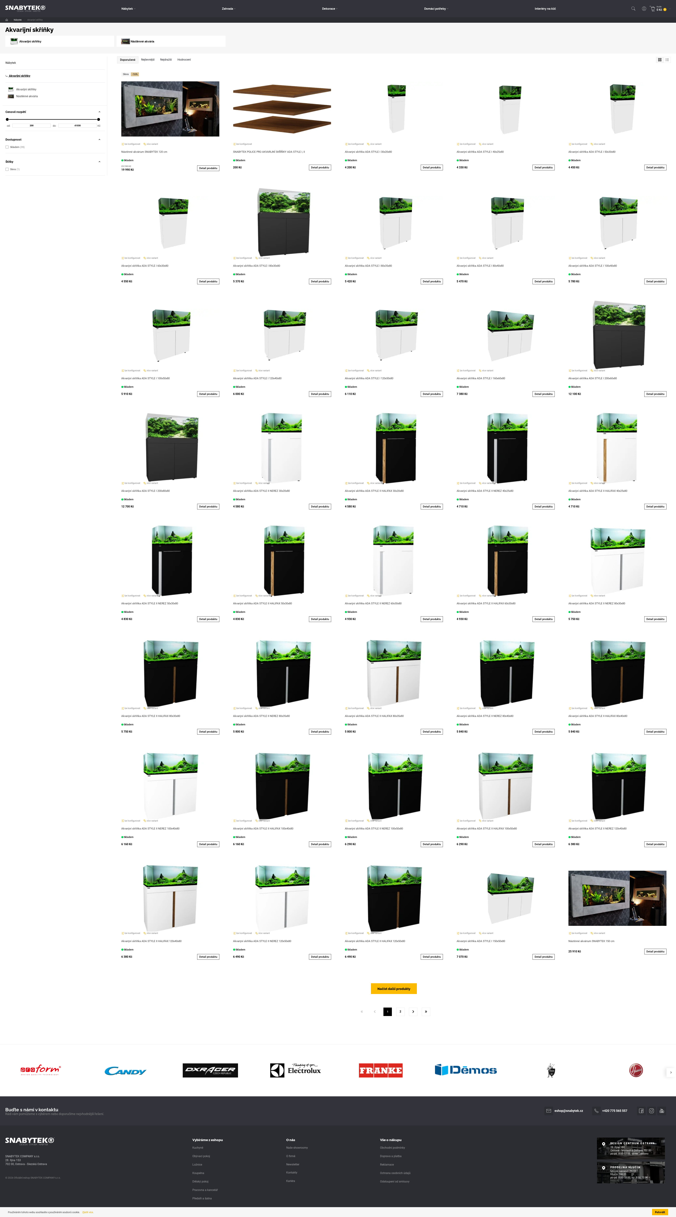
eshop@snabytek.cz (569, 1111)
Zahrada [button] (227, 8)
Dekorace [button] (328, 8)
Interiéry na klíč (545, 8)
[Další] (413, 1012)
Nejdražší (166, 59)
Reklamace (387, 1164)
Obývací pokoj (201, 1156)
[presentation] (670, 1072)
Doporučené (127, 59)
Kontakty (291, 1172)
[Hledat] (633, 8)
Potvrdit (660, 1212)
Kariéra (290, 1181)
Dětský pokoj (200, 1181)
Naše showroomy (297, 1147)
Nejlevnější (148, 59)
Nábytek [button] (127, 8)
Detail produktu (208, 168)
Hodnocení (184, 59)
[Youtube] (661, 1111)
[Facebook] (641, 1111)
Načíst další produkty (393, 988)
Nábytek (18, 20)
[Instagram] (651, 1111)
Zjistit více (87, 1212)
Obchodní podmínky (392, 1147)
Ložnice (197, 1164)
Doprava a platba (391, 1156)
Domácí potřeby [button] (435, 8)
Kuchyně (197, 1147)
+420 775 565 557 (614, 1111)
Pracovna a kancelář (205, 1190)
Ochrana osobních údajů (395, 1173)
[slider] (7, 119)
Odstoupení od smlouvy (394, 1181)
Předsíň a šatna (202, 1198)
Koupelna (198, 1173)
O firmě (290, 1156)
